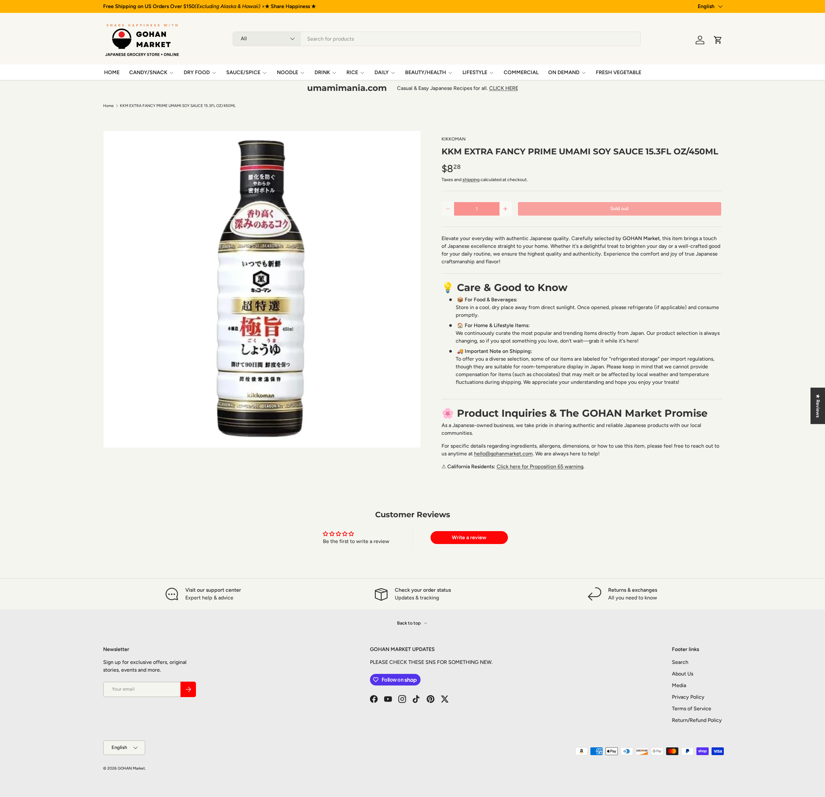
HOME (112, 72)
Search (680, 662)
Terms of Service (691, 708)
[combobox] (436, 39)
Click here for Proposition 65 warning (540, 466)
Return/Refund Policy (697, 720)
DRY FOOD (197, 72)
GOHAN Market (131, 768)
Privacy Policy (688, 697)
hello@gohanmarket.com (503, 454)
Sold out (619, 208)
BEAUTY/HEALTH (425, 72)
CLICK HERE (503, 88)
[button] (718, 40)
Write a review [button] (469, 537)
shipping (471, 179)
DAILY (381, 72)
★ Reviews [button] (818, 405)
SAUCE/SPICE (243, 72)
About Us (682, 674)
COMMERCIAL (521, 72)
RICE (352, 72)
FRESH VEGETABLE (618, 72)
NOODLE (287, 72)
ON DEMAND (563, 72)
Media (679, 685)
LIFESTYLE (474, 72)
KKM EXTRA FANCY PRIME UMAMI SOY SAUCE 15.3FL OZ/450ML (178, 106)
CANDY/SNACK (148, 72)
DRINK (322, 72)
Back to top (409, 623)
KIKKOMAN (454, 139)
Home (108, 106)
